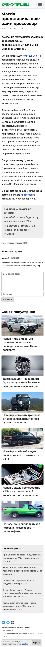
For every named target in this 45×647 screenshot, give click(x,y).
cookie (25, 644)
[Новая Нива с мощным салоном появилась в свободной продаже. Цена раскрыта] (23, 325)
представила (28, 194)
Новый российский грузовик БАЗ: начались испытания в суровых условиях (21, 419)
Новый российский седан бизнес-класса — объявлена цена (21, 455)
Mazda (10, 243)
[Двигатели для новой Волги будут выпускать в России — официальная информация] (23, 366)
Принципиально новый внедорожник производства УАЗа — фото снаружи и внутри (22, 557)
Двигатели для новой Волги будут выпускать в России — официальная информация (21, 382)
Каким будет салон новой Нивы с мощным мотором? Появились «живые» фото (19, 606)
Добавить (7, 299)
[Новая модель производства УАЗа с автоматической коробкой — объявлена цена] (23, 474)
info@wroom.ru (8, 630)
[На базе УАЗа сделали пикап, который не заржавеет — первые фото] (23, 511)
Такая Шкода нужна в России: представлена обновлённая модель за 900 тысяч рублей (22, 593)
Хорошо (36, 642)
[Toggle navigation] (40, 4)
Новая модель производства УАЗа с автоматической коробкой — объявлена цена (21, 491)
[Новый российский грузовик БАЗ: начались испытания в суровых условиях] (23, 402)
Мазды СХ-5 (31, 55)
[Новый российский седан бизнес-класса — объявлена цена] (23, 438)
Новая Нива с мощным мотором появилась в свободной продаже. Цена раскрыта (22, 570)
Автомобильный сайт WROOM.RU (16, 627)
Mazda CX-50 (21, 243)
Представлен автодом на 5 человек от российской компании (20, 229)
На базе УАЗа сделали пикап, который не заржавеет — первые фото (22, 527)
